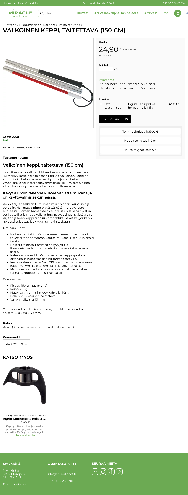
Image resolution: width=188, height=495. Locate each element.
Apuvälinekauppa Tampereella (116, 13)
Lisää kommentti (16, 343)
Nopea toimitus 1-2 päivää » (20, 3)
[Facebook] (95, 472)
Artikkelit (150, 13)
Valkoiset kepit (71, 25)
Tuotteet (82, 13)
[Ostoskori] (177, 13)
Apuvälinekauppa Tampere (119, 84)
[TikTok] (111, 472)
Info (165, 13)
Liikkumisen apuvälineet (38, 25)
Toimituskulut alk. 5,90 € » (100, 3)
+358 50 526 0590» (173, 3)
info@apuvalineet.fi (61, 474)
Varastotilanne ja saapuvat (22, 147)
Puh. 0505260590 (60, 481)
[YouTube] (119, 472)
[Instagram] (103, 472)
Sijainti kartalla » (14, 484)
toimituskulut (130, 49)
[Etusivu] (20, 20)
